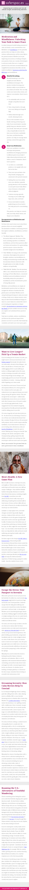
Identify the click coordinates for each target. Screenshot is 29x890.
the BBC (7, 496)
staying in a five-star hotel (12, 630)
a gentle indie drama (14, 700)
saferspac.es (15, 3)
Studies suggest (6, 362)
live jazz (12, 819)
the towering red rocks (17, 817)
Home (27, 3)
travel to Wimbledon (7, 429)
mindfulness (13, 49)
